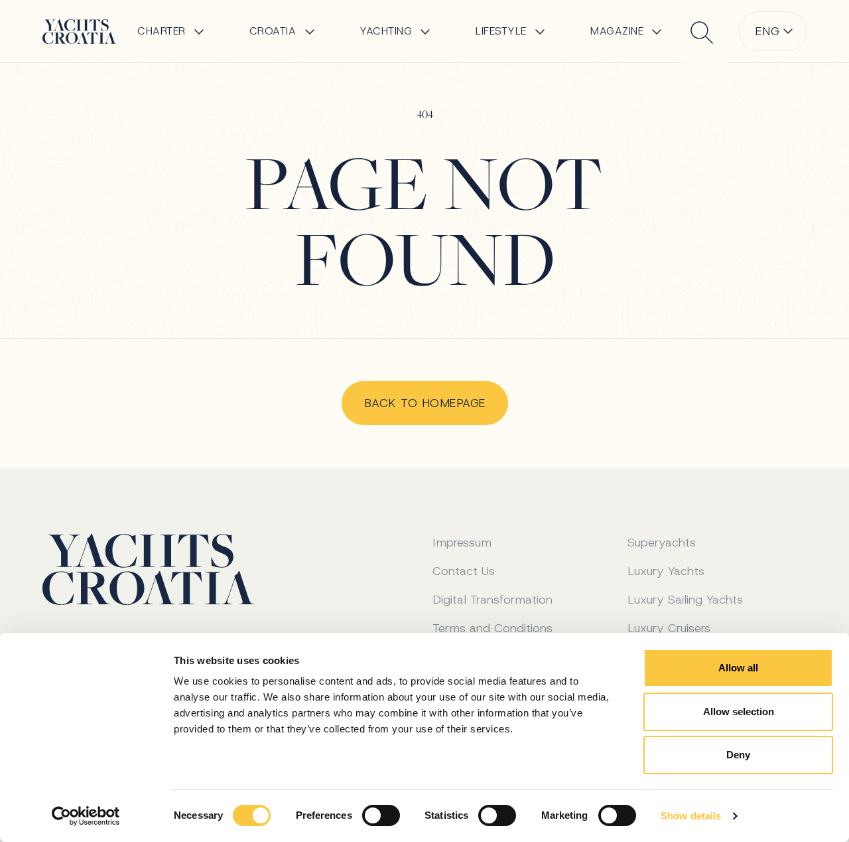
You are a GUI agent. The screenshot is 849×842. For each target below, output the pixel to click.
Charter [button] (161, 31)
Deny (738, 754)
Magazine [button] (616, 31)
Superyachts (661, 542)
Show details (691, 815)
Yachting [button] (385, 31)
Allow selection (738, 711)
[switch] (381, 815)
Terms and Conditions (492, 628)
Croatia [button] (272, 31)
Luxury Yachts (665, 571)
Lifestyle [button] (501, 31)
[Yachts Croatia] (79, 31)
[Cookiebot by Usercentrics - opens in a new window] (86, 816)
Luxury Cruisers (668, 628)
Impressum (461, 542)
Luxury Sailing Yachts (685, 600)
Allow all (738, 667)
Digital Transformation (492, 600)
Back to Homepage (425, 403)
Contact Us (463, 571)
